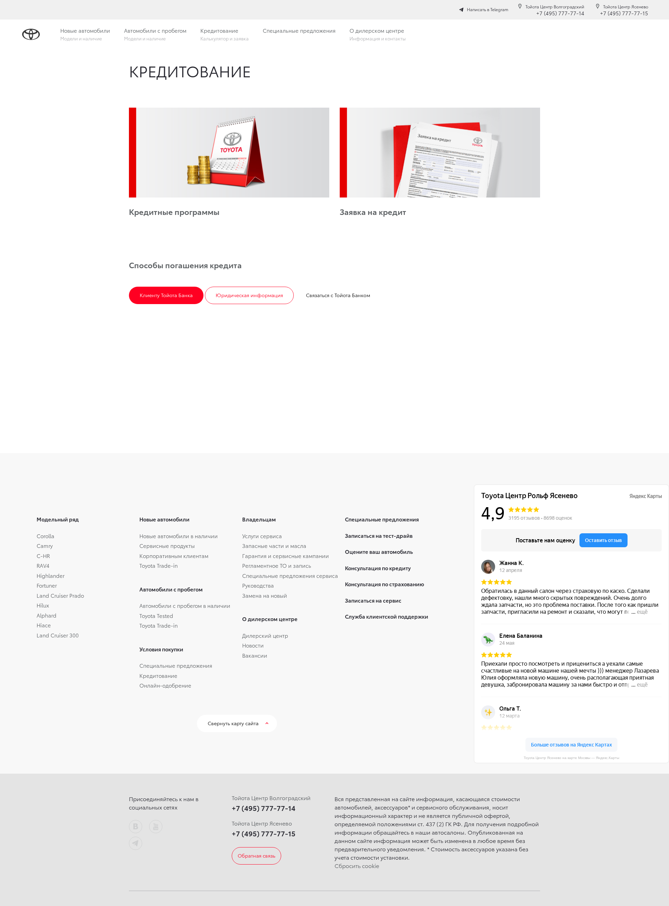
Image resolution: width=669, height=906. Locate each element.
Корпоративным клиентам (173, 555)
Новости (253, 645)
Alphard (46, 615)
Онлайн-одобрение (165, 685)
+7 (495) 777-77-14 (560, 13)
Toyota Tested (156, 615)
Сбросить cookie (356, 865)
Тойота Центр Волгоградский (554, 6)
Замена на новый (264, 595)
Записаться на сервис (373, 600)
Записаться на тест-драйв (379, 535)
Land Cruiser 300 (58, 635)
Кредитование (158, 675)
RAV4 (43, 565)
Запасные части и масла (274, 545)
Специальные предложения (175, 665)
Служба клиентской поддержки (386, 616)
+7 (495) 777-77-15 (624, 13)
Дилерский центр (265, 635)
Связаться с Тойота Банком (338, 295)
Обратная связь (256, 855)
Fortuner (47, 585)
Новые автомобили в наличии (178, 536)
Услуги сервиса (262, 536)
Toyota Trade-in (158, 565)
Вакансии (254, 655)
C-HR (43, 555)
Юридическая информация (249, 295)
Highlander (50, 575)
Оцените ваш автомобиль (379, 551)
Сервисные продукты (167, 545)
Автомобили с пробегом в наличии (184, 605)
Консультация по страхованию (384, 584)
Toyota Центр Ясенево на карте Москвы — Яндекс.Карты (571, 758)
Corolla (45, 536)
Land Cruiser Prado (60, 595)
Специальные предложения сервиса (290, 575)
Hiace (44, 625)
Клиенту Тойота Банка (166, 295)
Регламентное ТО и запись (276, 565)
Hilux (43, 605)
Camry (45, 545)
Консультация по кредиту (378, 568)
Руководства (258, 585)
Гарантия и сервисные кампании (285, 555)
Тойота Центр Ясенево (625, 6)
